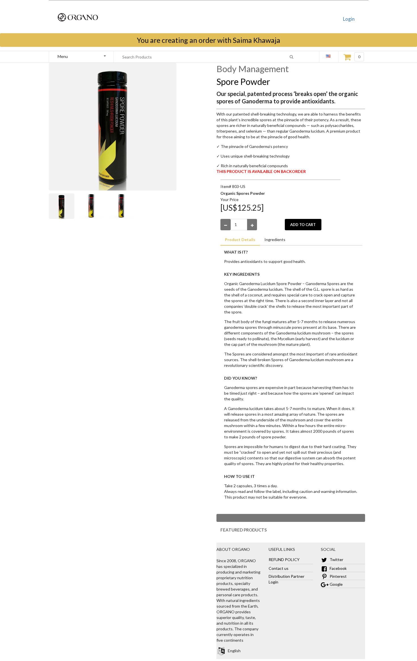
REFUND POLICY (284, 559)
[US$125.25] (242, 207)
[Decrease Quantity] (225, 224)
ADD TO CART (303, 224)
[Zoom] (64, 206)
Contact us (278, 568)
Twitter (336, 559)
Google (336, 584)
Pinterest (338, 576)
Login (349, 19)
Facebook (338, 568)
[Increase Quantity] (252, 224)
